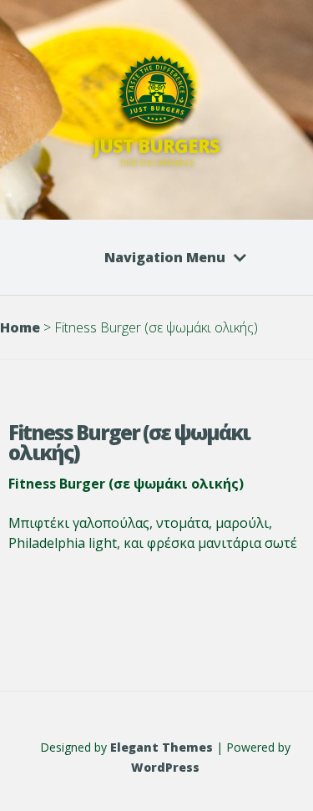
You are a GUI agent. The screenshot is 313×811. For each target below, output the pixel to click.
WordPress (165, 767)
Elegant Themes (161, 747)
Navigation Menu (164, 257)
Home (20, 327)
